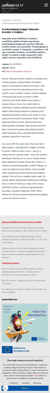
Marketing (37, 383)
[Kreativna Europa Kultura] (25, 323)
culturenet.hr (12, 6)
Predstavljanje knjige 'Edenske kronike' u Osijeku (20, 30)
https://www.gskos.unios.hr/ (19, 71)
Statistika (25, 383)
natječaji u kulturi (10, 263)
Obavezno (14, 383)
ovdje (35, 375)
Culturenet (6, 20)
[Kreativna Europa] (25, 349)
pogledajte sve (9, 299)
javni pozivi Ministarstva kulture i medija (21, 222)
